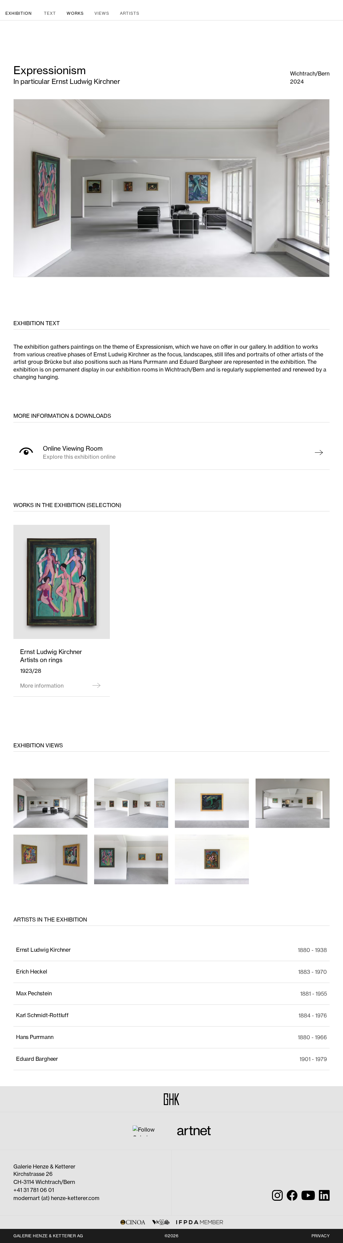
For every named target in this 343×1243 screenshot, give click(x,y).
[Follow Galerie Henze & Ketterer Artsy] (148, 1130)
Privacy (321, 1235)
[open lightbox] (50, 803)
